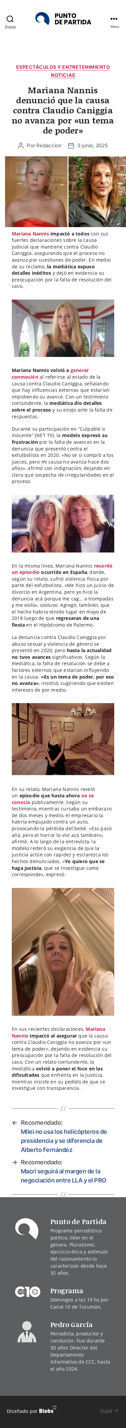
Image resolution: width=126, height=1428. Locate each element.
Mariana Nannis (30, 233)
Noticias (63, 75)
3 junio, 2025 (92, 145)
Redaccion (48, 145)
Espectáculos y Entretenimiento (63, 67)
